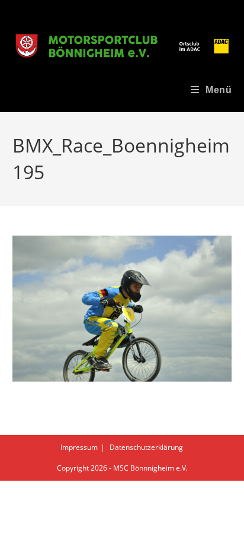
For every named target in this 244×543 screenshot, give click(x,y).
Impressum (79, 447)
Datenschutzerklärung (146, 447)
